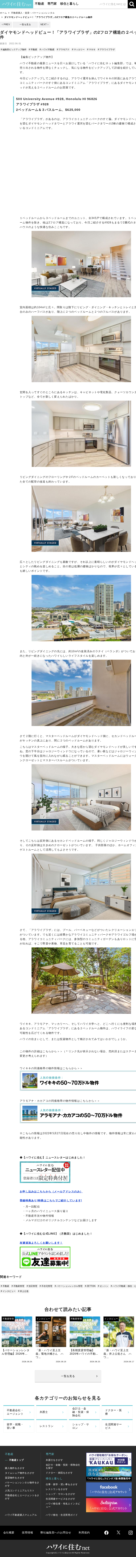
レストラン (47, 1426)
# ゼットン (103, 1286)
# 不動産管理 (18, 1286)
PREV (7, 24)
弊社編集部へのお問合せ (55, 1532)
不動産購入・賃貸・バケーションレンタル (33, 13)
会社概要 (8, 1532)
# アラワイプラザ (106, 49)
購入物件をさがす (15, 1468)
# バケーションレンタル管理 (68, 1286)
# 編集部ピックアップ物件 (13, 49)
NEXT (43, 24)
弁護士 (44, 1412)
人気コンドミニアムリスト (19, 1490)
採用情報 (27, 1532)
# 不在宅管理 (46, 1286)
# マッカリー (78, 49)
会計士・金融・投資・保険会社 (80, 1412)
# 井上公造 (23, 1291)
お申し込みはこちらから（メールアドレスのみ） (51, 1191)
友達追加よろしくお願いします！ (41, 1242)
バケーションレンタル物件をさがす (22, 1484)
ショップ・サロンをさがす (60, 1494)
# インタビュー (8, 1291)
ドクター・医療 (113, 1412)
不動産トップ (16, 1460)
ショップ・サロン (80, 1426)
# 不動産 (33, 49)
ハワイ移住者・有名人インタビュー (63, 1505)
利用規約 (84, 1532)
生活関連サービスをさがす (60, 1498)
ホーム (3, 13)
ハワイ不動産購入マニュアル (21, 1515)
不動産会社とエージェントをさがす (22, 1497)
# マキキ (91, 49)
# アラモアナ (63, 49)
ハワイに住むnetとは (113, 4)
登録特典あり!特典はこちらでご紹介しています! (51, 1200)
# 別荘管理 (32, 1286)
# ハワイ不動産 (47, 49)
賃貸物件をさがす (15, 1477)
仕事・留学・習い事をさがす (62, 1484)
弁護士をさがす (54, 1460)
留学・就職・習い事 (15, 1426)
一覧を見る (25, 24)
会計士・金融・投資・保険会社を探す (63, 1466)
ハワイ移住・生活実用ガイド (62, 1515)
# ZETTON (90, 1286)
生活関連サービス (113, 1426)
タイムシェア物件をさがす (19, 1473)
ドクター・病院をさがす (59, 1472)
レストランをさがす (57, 1489)
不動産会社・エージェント (15, 1412)
